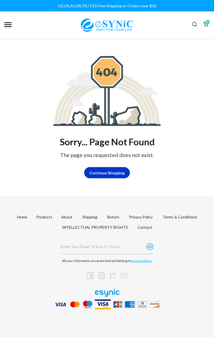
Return (113, 217)
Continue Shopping (107, 172)
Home (22, 217)
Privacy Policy (141, 217)
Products (44, 217)
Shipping (89, 217)
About (66, 217)
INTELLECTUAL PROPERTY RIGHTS (95, 227)
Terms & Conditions (179, 217)
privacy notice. (141, 261)
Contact (145, 227)
